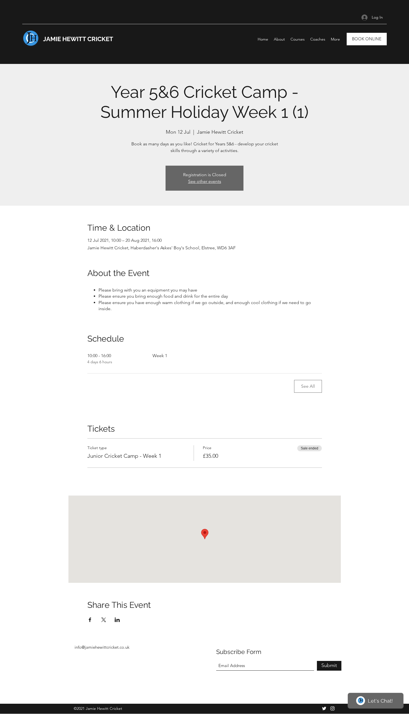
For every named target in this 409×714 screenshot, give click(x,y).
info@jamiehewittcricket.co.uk (102, 647)
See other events (204, 181)
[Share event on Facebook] (90, 620)
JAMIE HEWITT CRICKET (78, 39)
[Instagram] (332, 708)
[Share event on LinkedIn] (117, 620)
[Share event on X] (103, 620)
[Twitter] (324, 708)
